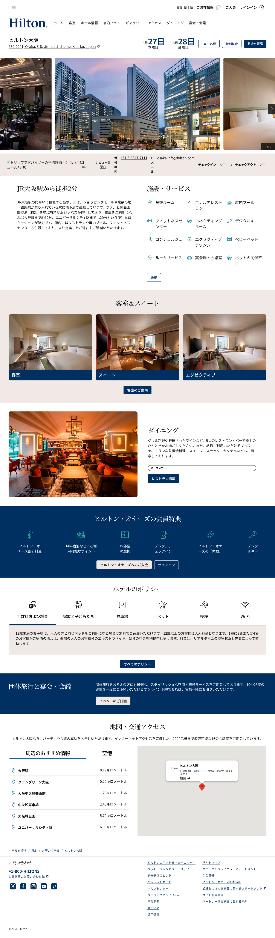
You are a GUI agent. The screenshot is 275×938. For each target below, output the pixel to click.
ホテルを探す (18, 850)
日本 (34, 850)
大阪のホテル (51, 850)
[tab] (32, 611)
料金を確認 (257, 43)
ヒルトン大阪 (73, 850)
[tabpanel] (137, 640)
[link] (134, 157)
